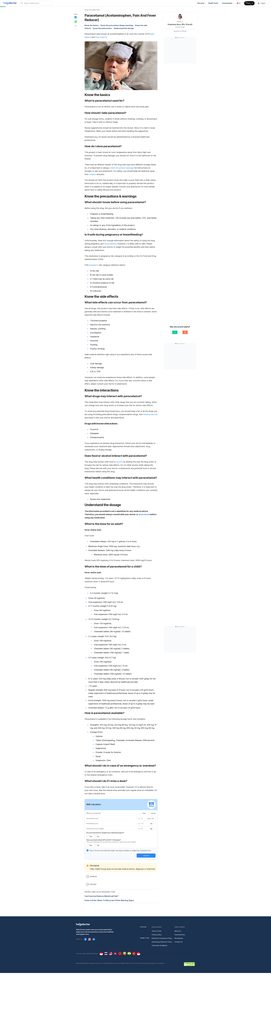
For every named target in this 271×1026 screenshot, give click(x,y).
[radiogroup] (148, 813)
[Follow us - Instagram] (89, 939)
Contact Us (178, 942)
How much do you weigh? (95, 828)
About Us (178, 931)
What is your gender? (93, 813)
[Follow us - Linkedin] (94, 939)
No (98, 836)
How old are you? (92, 818)
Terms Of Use (156, 931)
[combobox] (238, 3)
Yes (90, 836)
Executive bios (180, 935)
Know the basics (92, 25)
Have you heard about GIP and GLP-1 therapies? (103, 840)
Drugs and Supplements (92, 10)
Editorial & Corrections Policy (162, 938)
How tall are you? (92, 823)
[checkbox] (87, 850)
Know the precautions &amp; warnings (117, 25)
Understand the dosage (124, 28)
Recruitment (179, 938)
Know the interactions (102, 28)
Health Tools (144, 938)
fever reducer (101, 37)
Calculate (146, 855)
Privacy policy (157, 935)
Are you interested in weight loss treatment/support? (105, 833)
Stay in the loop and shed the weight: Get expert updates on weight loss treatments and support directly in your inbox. (120, 851)
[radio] (141, 813)
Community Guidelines (159, 945)
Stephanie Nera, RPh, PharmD (180, 24)
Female (153, 813)
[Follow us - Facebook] (85, 939)
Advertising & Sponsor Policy (162, 942)
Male (144, 813)
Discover (143, 927)
